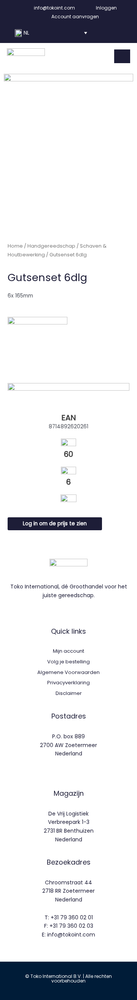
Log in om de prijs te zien (55, 523)
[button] (51, 33)
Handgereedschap (51, 246)
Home (15, 246)
